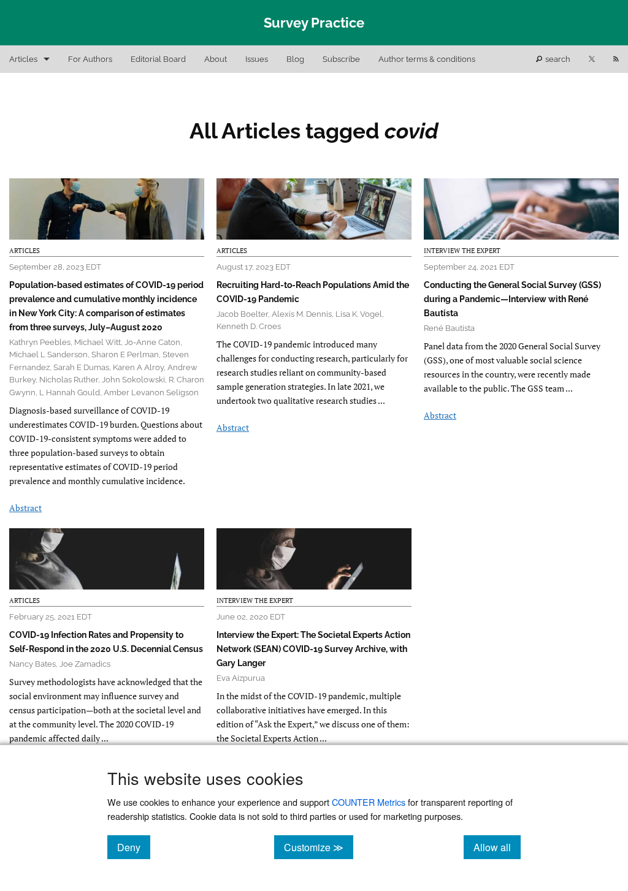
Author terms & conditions (426, 59)
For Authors (90, 59)
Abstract (25, 508)
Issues (256, 59)
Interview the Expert (462, 250)
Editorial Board (158, 59)
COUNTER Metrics (368, 801)
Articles (23, 59)
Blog (295, 59)
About (215, 59)
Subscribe (341, 59)
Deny (133, 847)
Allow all (497, 847)
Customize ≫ (318, 847)
